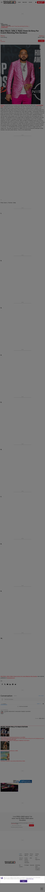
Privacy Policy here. (30, 878)
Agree (23, 881)
